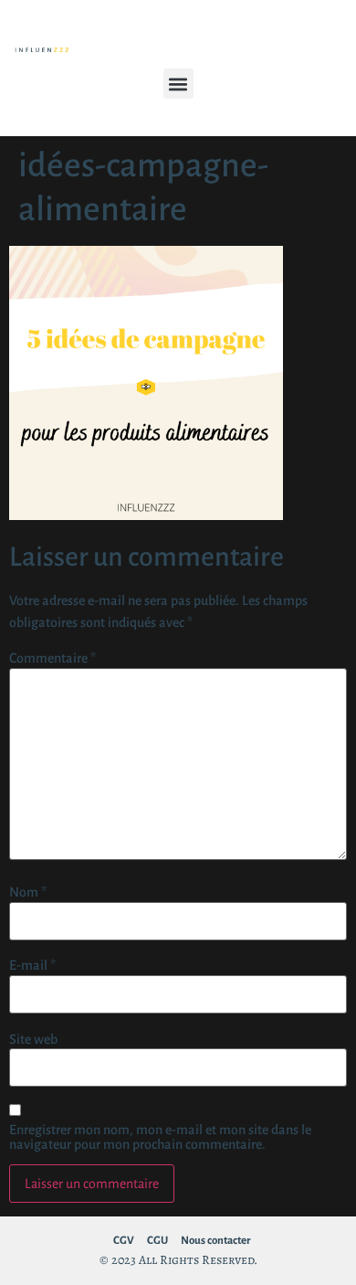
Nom (28, 892)
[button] (178, 84)
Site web (33, 1039)
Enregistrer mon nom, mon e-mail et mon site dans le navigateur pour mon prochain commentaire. (160, 1137)
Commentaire (52, 658)
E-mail (32, 965)
